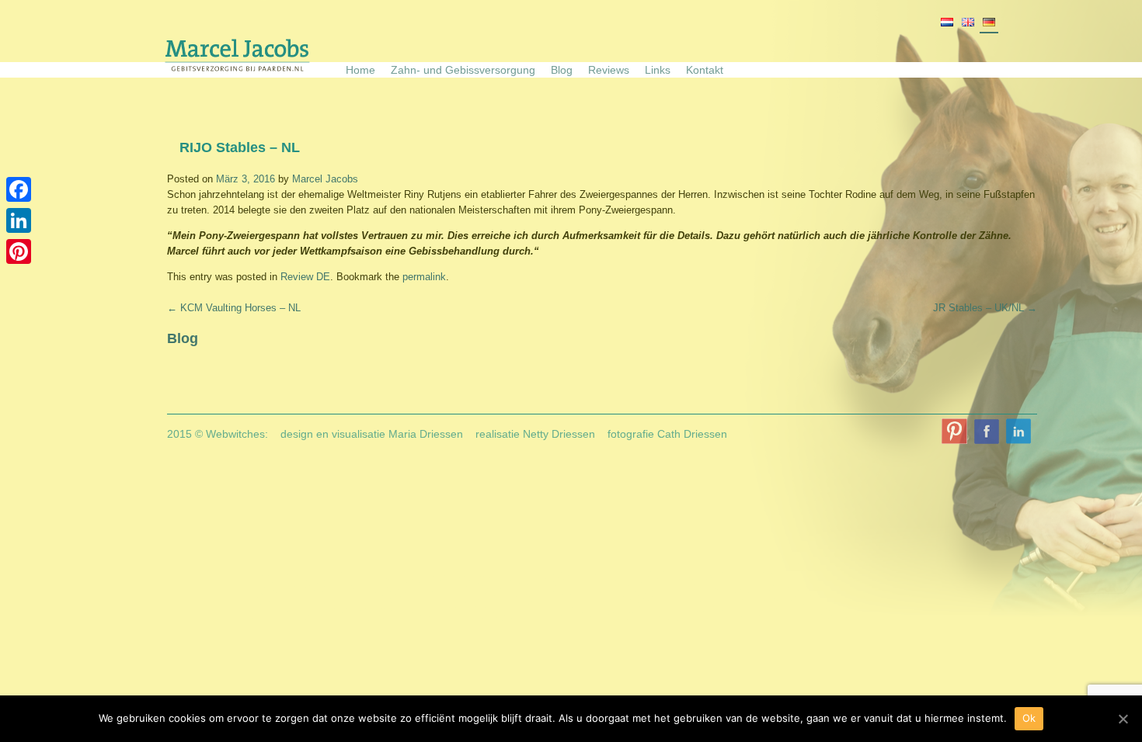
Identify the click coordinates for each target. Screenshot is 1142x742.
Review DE (305, 277)
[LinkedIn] (18, 220)
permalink (424, 277)
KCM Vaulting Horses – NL (234, 308)
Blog (562, 70)
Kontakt (704, 70)
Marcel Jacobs (325, 179)
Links (657, 70)
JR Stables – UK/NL (985, 308)
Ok (1029, 718)
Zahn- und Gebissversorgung (463, 70)
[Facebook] (18, 189)
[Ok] (1122, 718)
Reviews (608, 70)
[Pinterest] (18, 251)
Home (360, 70)
